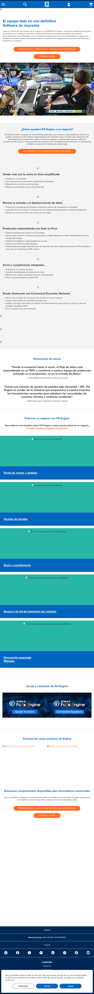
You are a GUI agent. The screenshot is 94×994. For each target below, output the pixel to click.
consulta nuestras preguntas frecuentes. (47, 428)
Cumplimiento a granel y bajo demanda (21, 496)
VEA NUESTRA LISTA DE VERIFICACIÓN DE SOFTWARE (47, 151)
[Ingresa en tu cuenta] (69, 4)
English (47, 930)
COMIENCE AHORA (47, 56)
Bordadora (9, 637)
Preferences (23, 986)
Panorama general (11, 543)
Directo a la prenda (13, 587)
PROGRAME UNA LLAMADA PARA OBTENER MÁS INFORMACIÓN (47, 49)
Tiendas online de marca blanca (18, 445)
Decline (47, 986)
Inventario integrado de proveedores (20, 443)
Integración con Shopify (15, 447)
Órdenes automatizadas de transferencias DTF (24, 489)
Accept (70, 986)
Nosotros (47, 966)
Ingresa (47, 945)
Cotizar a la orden (12, 440)
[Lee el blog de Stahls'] (6, 953)
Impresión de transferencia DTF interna (21, 635)
